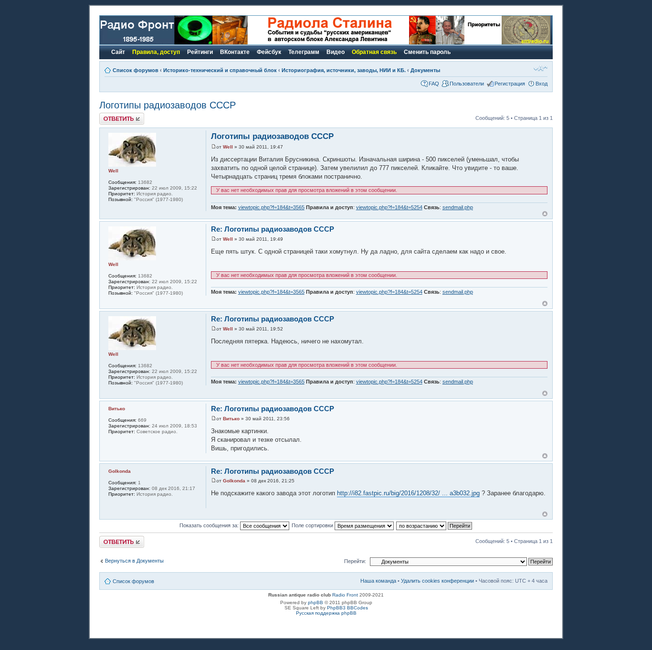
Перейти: (355, 561)
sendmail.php (457, 207)
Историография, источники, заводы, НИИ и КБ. (344, 70)
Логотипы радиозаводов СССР (167, 105)
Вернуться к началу (544, 213)
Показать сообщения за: (209, 525)
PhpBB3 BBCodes (347, 607)
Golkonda (234, 480)
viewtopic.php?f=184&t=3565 (271, 207)
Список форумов (135, 70)
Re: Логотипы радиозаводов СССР (272, 229)
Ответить (110, 115)
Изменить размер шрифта (540, 68)
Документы (425, 70)
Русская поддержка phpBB (326, 613)
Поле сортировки (313, 525)
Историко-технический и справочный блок (220, 70)
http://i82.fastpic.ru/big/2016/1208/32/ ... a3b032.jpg (408, 493)
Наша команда (378, 581)
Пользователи (467, 83)
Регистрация (509, 83)
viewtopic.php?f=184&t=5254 (389, 207)
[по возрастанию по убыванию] (434, 525)
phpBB (315, 602)
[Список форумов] (156, 42)
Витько (231, 418)
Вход (541, 83)
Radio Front (345, 594)
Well (228, 146)
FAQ (434, 83)
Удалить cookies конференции (437, 581)
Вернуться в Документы (134, 561)
